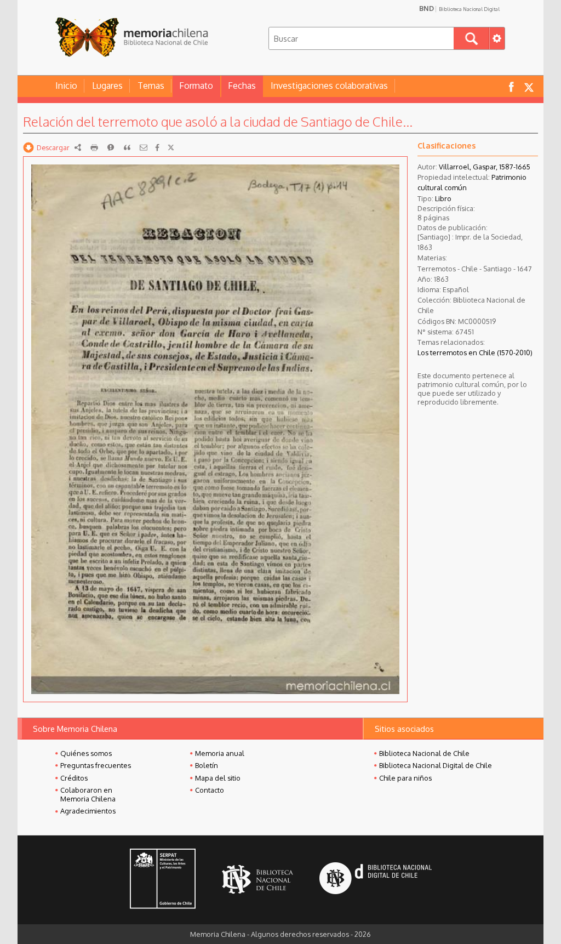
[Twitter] (170, 147)
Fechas (242, 85)
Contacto (209, 790)
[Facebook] (157, 147)
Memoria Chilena (131, 37)
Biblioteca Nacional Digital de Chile (435, 765)
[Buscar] (471, 38)
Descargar (53, 147)
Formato (196, 85)
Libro (443, 198)
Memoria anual (219, 753)
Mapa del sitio (218, 778)
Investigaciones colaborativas (329, 85)
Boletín (206, 765)
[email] (143, 147)
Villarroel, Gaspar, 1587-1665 (484, 166)
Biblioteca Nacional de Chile (424, 753)
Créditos (74, 778)
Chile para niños (405, 778)
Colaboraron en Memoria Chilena (88, 794)
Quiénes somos (86, 753)
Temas (151, 85)
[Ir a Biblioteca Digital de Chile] (375, 880)
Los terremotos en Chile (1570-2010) (475, 352)
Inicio (66, 85)
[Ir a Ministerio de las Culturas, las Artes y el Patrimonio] (163, 879)
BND (459, 8)
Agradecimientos (88, 810)
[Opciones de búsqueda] (497, 38)
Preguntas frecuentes (95, 765)
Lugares (107, 85)
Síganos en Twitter (528, 86)
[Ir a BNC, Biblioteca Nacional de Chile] (257, 880)
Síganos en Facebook (511, 86)
